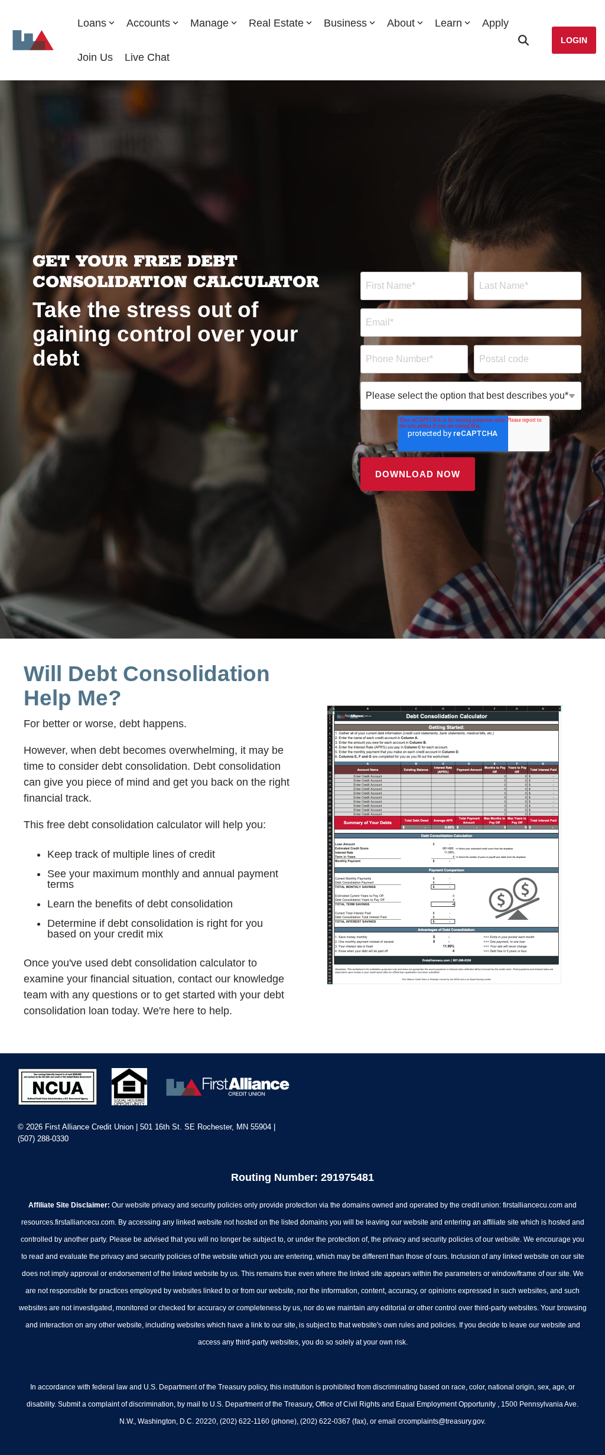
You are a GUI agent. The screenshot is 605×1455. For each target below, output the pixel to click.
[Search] (523, 40)
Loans (91, 23)
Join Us (95, 57)
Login (574, 40)
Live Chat (147, 57)
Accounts (148, 23)
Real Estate (276, 23)
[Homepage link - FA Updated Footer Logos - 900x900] (156, 1099)
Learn (448, 23)
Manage (209, 23)
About (401, 23)
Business (345, 23)
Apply (495, 23)
